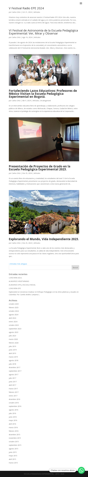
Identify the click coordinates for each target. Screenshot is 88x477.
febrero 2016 (13, 431)
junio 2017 (13, 382)
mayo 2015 (13, 456)
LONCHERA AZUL (15, 278)
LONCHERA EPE (15, 288)
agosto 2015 (13, 449)
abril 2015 (12, 459)
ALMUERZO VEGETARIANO (19, 281)
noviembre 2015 (15, 438)
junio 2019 (13, 350)
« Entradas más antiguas (18, 264)
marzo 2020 (13, 339)
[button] (81, 470)
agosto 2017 (13, 374)
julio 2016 (12, 413)
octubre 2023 (14, 325)
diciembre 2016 (14, 399)
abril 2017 (12, 385)
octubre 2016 (14, 403)
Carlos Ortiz (16, 12)
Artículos (37, 12)
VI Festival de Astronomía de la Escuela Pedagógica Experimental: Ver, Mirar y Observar (43, 31)
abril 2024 (12, 318)
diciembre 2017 (14, 367)
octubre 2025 (14, 304)
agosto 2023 (13, 332)
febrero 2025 (13, 307)
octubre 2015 (14, 441)
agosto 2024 (13, 314)
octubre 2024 (14, 311)
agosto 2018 (13, 360)
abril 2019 (12, 353)
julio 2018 (12, 364)
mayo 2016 (13, 420)
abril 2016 (12, 424)
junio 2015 (13, 452)
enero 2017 (13, 396)
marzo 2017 (13, 389)
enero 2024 (13, 321)
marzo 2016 (13, 427)
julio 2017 (12, 378)
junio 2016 (13, 417)
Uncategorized (45, 100)
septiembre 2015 (15, 445)
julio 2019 (12, 346)
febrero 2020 (13, 343)
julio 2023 (12, 336)
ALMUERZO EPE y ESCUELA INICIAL (22, 285)
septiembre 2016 (15, 406)
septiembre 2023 (15, 329)
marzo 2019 (13, 357)
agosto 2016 (13, 410)
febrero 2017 (13, 392)
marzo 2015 (13, 463)
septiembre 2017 (15, 371)
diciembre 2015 (14, 434)
